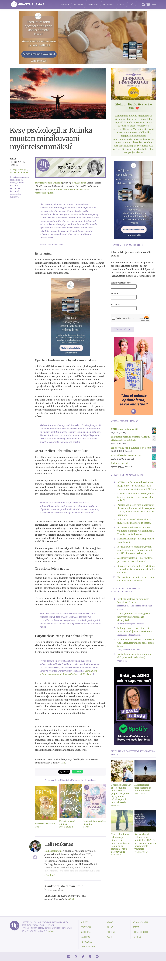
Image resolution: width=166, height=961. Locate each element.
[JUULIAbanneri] (133, 706)
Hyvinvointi (109, 4)
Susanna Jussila (141, 852)
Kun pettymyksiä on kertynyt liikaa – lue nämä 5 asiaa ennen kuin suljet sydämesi (136, 569)
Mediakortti (112, 931)
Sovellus (85, 936)
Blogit (15, 170)
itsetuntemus (15, 188)
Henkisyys (93, 4)
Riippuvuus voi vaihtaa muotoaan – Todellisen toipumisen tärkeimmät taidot (135, 642)
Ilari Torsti (115, 805)
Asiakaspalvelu (140, 922)
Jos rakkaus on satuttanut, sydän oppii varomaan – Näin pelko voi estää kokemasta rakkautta (134, 550)
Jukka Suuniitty (140, 793)
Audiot (84, 922)
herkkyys (14, 183)
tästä (63, 762)
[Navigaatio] (154, 4)
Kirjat (109, 927)
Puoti (109, 936)
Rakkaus (78, 4)
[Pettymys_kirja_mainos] (133, 375)
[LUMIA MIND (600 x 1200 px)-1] (70, 317)
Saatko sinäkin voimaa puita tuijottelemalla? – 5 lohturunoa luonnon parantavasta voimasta (145, 841)
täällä (51, 931)
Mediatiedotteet (141, 931)
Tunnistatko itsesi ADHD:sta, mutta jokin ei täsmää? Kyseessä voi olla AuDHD (135, 497)
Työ (131, 4)
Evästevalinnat (88, 946)
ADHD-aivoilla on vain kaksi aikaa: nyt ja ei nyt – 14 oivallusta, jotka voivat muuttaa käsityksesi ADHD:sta (136, 485)
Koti (122, 4)
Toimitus (137, 936)
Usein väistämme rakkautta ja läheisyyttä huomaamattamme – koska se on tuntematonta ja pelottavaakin (122, 843)
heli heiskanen (16, 180)
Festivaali (86, 927)
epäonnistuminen (21, 177)
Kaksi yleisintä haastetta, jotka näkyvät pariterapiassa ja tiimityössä (133, 617)
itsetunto (14, 191)
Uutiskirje (86, 931)
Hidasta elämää (33, 4)
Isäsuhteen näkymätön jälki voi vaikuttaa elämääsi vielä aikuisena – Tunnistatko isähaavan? (136, 530)
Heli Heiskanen (79, 182)
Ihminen (65, 4)
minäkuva (14, 197)
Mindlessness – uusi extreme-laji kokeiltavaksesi (143, 787)
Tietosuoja (86, 941)
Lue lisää (50, 875)
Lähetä (78, 771)
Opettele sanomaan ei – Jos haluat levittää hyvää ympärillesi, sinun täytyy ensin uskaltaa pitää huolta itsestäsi (121, 793)
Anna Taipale (116, 855)
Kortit (136, 927)
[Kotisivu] (35, 857)
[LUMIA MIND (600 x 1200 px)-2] (133, 199)
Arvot (109, 922)
